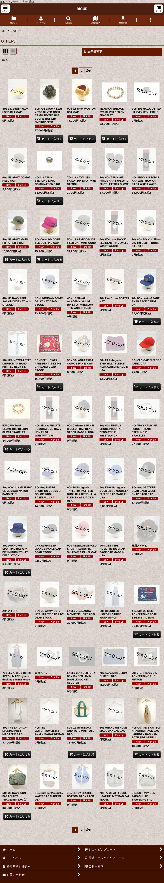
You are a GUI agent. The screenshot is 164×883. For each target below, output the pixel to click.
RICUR (82, 9)
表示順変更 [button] (95, 51)
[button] (5, 8)
